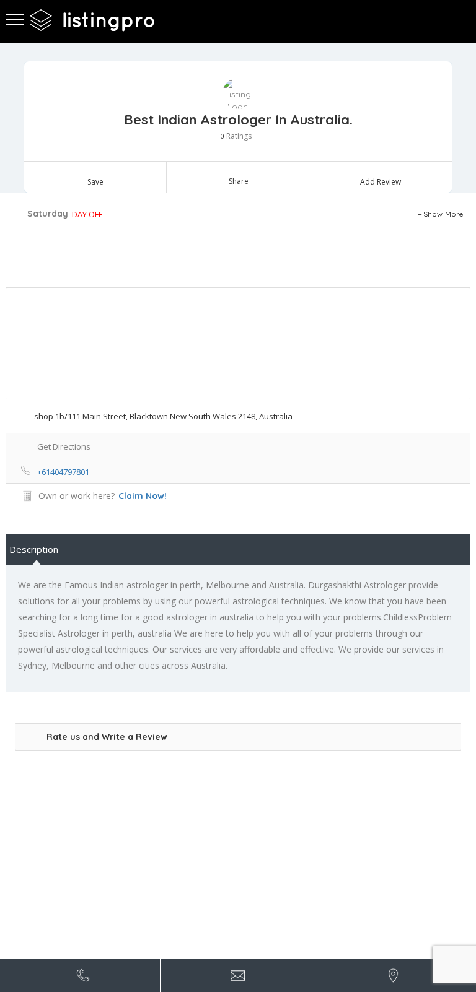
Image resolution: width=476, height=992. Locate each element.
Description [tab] (33, 549)
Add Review (380, 181)
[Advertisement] (225, 256)
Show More (443, 214)
